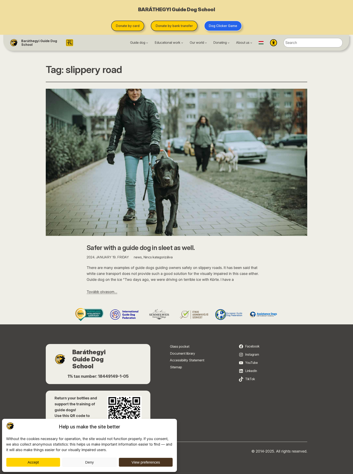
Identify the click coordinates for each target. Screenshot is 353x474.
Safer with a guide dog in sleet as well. (141, 248)
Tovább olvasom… (102, 292)
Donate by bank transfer (174, 26)
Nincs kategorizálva (158, 257)
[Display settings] (273, 43)
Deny (89, 462)
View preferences (146, 462)
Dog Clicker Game (223, 26)
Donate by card (128, 26)
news (138, 257)
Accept (33, 462)
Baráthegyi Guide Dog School (39, 43)
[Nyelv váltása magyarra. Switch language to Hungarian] (261, 42)
